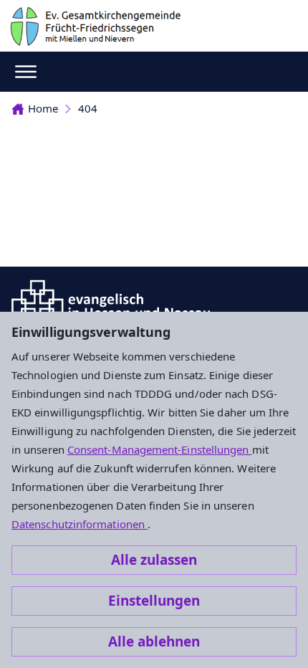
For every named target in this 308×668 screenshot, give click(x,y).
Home (43, 108)
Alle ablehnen (154, 641)
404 (87, 108)
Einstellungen (154, 600)
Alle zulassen (154, 559)
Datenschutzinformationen (79, 524)
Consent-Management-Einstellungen (159, 449)
